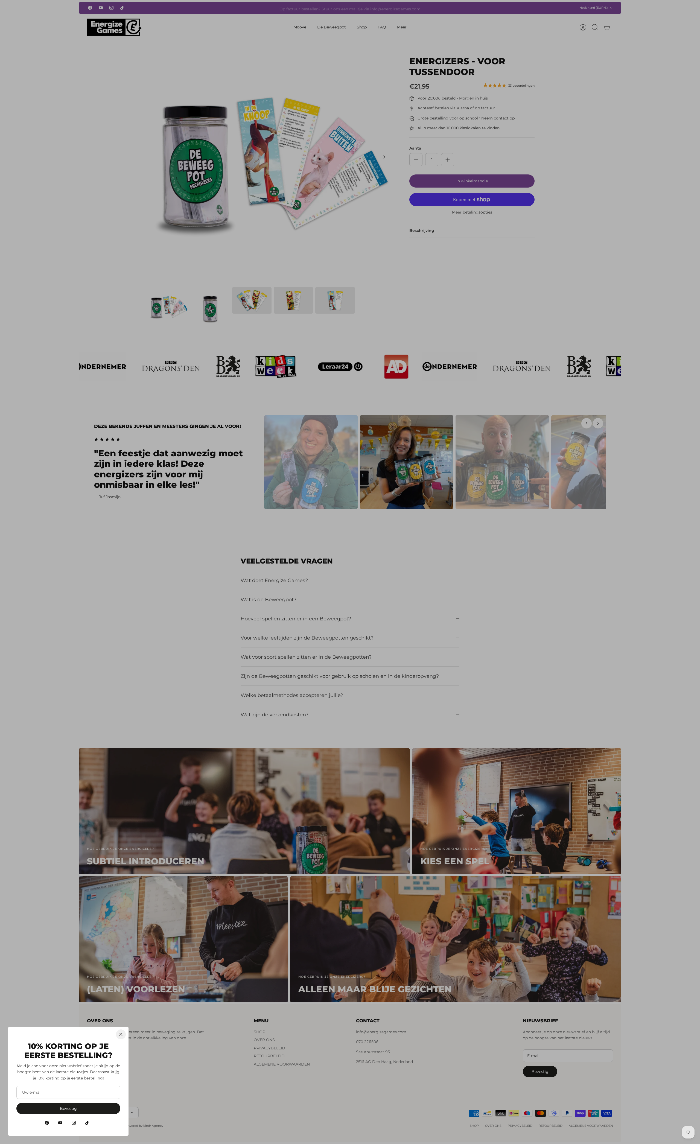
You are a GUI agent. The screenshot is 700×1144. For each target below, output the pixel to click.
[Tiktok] (87, 1123)
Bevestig (68, 1108)
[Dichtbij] (121, 1034)
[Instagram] (73, 1123)
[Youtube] (60, 1123)
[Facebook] (47, 1123)
